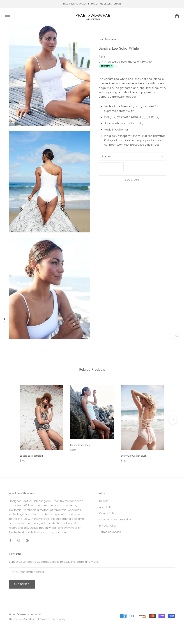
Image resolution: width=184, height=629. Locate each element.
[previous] (11, 420)
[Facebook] (10, 540)
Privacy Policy (107, 525)
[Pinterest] (27, 540)
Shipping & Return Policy (115, 519)
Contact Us (106, 513)
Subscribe (21, 584)
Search (104, 501)
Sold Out (132, 180)
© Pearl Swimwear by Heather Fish (25, 614)
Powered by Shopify (53, 619)
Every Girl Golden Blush (133, 456)
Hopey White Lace (80, 445)
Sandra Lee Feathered (31, 456)
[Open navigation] (7, 16)
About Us (105, 507)
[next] (173, 420)
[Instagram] (18, 540)
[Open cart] (177, 16)
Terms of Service (110, 532)
